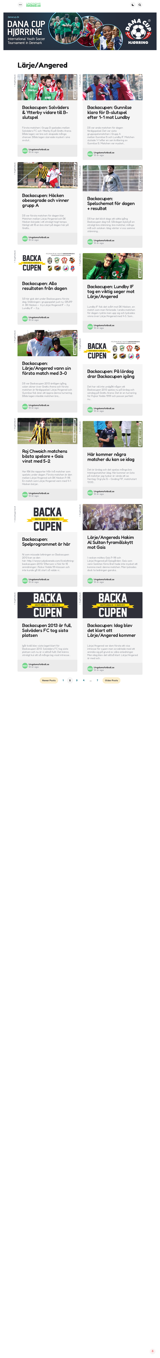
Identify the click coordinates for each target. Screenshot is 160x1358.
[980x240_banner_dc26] (80, 31)
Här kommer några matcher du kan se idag (110, 457)
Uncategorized (15, 513)
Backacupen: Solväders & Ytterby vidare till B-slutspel (45, 112)
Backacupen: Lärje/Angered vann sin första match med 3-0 (46, 368)
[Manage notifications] (152, 1351)
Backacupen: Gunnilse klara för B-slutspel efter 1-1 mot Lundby (109, 112)
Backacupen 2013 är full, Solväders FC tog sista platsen (47, 630)
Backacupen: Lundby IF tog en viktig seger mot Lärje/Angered (111, 291)
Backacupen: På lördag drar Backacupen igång (111, 374)
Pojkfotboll (15, 79)
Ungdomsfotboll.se (39, 149)
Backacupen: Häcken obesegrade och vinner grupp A (45, 200)
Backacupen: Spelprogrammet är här (46, 542)
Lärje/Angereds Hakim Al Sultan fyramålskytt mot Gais (110, 542)
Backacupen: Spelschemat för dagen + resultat (111, 203)
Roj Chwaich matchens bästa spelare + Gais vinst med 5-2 (44, 456)
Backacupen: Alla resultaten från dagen (44, 286)
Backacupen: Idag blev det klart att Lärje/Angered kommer (111, 630)
